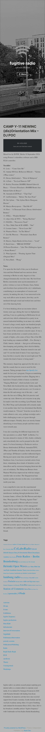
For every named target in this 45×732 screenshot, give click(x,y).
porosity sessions (8, 641)
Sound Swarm (38, 585)
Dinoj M (17, 552)
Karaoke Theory (22, 570)
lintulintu (25, 573)
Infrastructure (7, 627)
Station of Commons (13, 588)
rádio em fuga (27, 581)
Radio (5, 648)
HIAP (29, 566)
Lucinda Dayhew (31, 573)
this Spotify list (31, 370)
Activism (6, 602)
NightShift (6, 634)
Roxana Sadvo (19, 581)
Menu (23, 74)
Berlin (23, 544)
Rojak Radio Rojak (9, 651)
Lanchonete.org (18, 573)
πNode (21, 593)
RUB (5, 655)
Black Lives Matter (30, 544)
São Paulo (33, 589)
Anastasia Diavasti (7, 544)
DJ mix (5, 606)
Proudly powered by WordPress (15, 728)
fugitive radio (22, 63)
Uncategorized (8, 665)
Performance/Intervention (11, 637)
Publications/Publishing (11, 644)
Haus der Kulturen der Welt (24, 562)
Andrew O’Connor (17, 544)
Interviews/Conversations (11, 630)
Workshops (7, 669)
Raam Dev (27, 730)
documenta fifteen (26, 552)
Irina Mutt (34, 566)
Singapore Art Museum (14, 585)
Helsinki (33, 562)
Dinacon (11, 553)
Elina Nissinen (12, 557)
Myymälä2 (32, 577)
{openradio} (12, 593)
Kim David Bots (31, 570)
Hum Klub (6, 623)
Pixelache (11, 581)
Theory (5, 662)
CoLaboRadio (22, 548)
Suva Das (27, 589)
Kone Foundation (10, 573)
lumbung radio (11, 577)
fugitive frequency (9, 616)
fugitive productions (9, 620)
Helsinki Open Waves (15, 566)
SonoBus (23, 584)
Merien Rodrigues (25, 577)
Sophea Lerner (31, 585)
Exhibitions (7, 613)
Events (5, 609)
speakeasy (6, 658)
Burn (12, 549)
